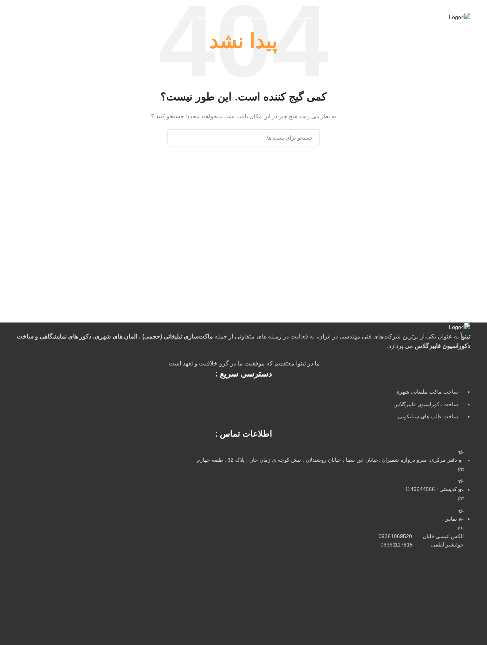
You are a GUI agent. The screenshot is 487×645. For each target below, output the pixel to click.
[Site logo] (459, 17)
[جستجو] (20, 17)
